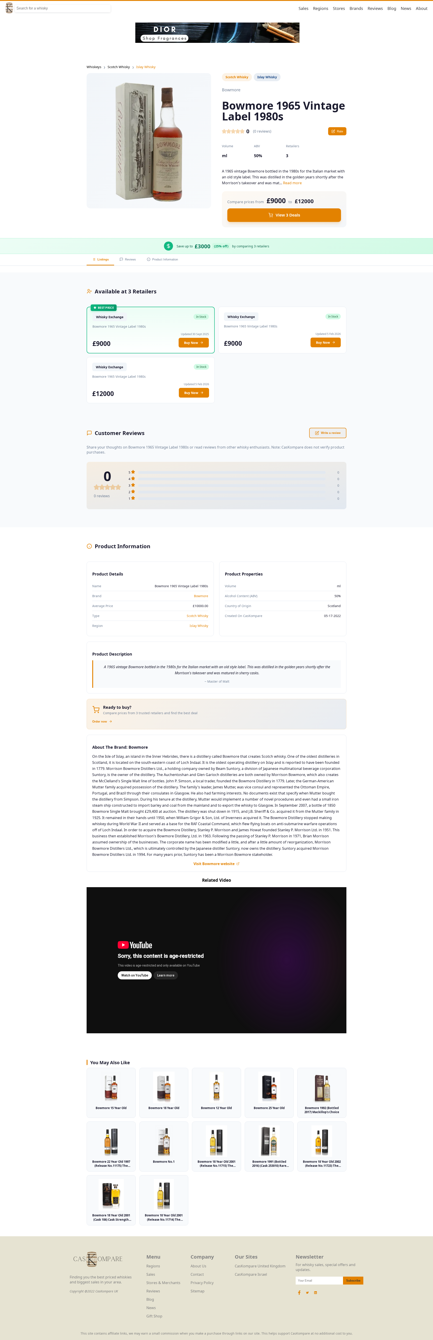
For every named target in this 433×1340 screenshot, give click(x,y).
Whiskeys (94, 66)
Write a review (331, 433)
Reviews (375, 8)
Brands (356, 8)
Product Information (165, 259)
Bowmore (201, 596)
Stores (339, 8)
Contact (197, 1274)
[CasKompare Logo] (98, 1272)
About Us (198, 1266)
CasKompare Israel (251, 1274)
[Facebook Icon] (300, 1294)
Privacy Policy (202, 1282)
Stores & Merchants (163, 1282)
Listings (103, 259)
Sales (304, 8)
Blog (391, 8)
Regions (320, 8)
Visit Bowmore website (214, 863)
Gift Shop (154, 1316)
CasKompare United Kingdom (260, 1266)
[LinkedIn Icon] (315, 1294)
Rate (340, 131)
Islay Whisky (146, 66)
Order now (99, 721)
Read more (292, 182)
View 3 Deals (288, 215)
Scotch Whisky (119, 66)
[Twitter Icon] (307, 1294)
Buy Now (191, 343)
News (406, 8)
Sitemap (198, 1291)
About (422, 8)
